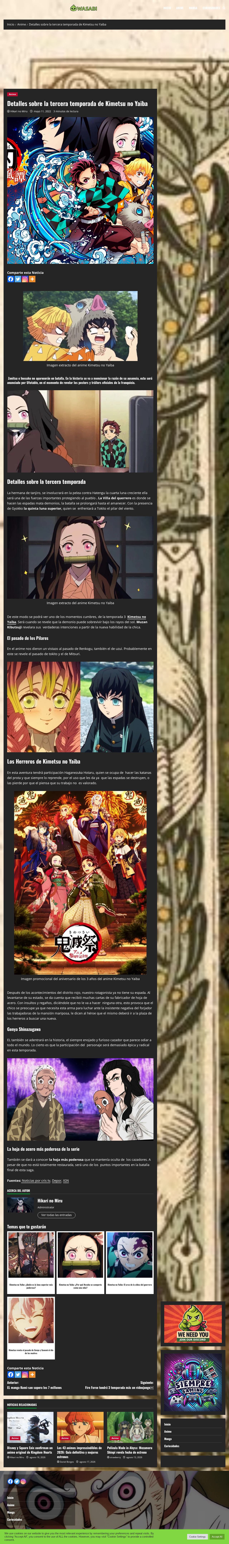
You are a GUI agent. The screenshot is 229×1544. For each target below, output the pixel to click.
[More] (32, 279)
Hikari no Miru (19, 111)
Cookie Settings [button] (197, 1536)
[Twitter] (18, 279)
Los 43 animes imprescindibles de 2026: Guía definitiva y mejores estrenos (79, 1452)
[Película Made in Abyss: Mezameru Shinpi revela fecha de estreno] (130, 1427)
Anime (180, 8)
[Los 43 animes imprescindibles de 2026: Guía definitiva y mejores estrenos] (80, 1427)
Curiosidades (211, 8)
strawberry (115, 1457)
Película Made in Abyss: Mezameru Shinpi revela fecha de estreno (129, 1450)
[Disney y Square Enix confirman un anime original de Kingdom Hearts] (30, 1427)
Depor (56, 1180)
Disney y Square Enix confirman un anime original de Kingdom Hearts (30, 1450)
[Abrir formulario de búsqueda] (224, 7)
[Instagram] (25, 279)
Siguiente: (119, 1385)
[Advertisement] (114, 58)
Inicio (167, 8)
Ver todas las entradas (56, 1215)
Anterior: (34, 1385)
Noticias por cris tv (36, 1180)
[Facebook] (11, 279)
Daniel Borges (67, 1461)
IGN (66, 1180)
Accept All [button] (217, 1536)
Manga (193, 8)
